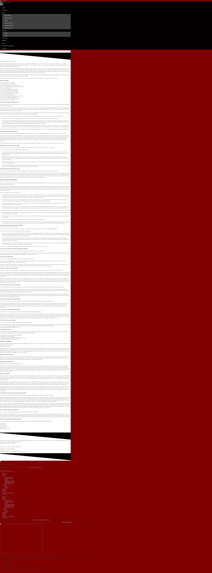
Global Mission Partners (8, 25)
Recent (5, 33)
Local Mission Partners (8, 22)
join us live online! (67, 522)
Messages (4, 30)
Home (3, 7)
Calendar (4, 40)
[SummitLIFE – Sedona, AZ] (6, 1)
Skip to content (3, 0)
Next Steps (4, 38)
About (3, 12)
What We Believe (7, 15)
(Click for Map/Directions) (35, 467)
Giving (3, 43)
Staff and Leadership (8, 17)
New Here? (4, 10)
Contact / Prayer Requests (8, 45)
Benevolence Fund (8, 27)
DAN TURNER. (36, 519)
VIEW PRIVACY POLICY (45, 519)
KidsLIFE (6, 20)
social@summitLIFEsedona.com (11, 450)
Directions (4, 48)
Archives (6, 35)
